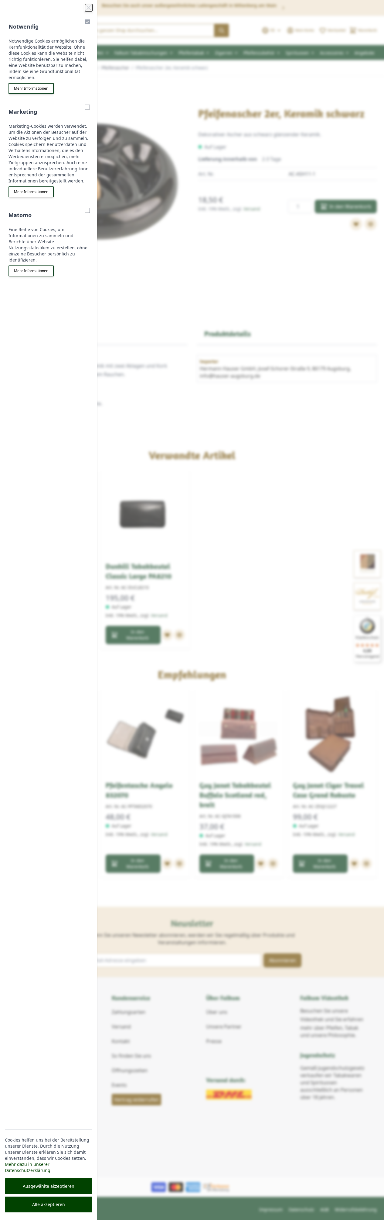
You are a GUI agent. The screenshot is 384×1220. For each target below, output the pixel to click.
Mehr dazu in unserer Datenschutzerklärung (27, 1167)
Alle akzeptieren (48, 1204)
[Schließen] (88, 7)
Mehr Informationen (31, 88)
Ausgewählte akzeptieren (48, 1186)
